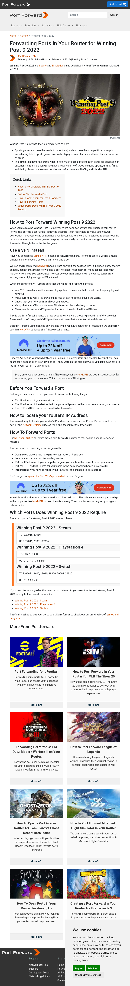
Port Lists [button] (31, 25)
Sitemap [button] (81, 25)
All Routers (63, 972)
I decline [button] (92, 968)
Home (13, 35)
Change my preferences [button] (88, 974)
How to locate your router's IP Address (39, 198)
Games (24, 35)
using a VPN (40, 255)
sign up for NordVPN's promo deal (46, 476)
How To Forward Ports (30, 201)
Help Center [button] (64, 25)
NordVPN (42, 265)
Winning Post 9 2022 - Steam (31, 600)
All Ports (62, 976)
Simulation (57, 65)
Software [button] (47, 25)
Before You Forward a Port (32, 194)
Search (114, 14)
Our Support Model (39, 972)
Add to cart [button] (116, 4)
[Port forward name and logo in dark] (29, 15)
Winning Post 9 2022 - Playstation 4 (35, 604)
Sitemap (62, 958)
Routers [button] (16, 25)
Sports (43, 65)
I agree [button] (78, 968)
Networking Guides (39, 976)
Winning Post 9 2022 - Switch (31, 608)
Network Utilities (32, 425)
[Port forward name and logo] (16, 4)
